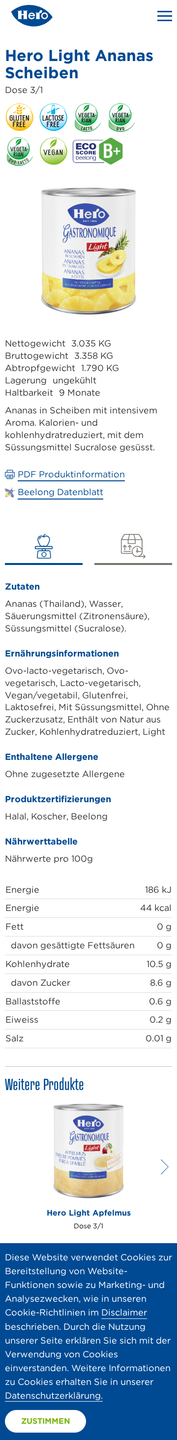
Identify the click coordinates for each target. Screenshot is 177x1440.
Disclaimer (124, 1312)
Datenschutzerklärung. (54, 1395)
